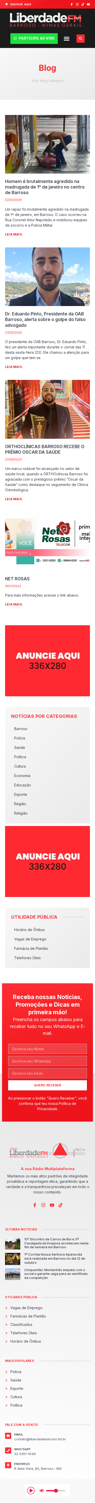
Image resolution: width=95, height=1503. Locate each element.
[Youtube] (88, 4)
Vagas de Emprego (30, 939)
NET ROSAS (17, 578)
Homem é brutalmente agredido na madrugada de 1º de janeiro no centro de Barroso (45, 187)
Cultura (20, 766)
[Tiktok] (82, 4)
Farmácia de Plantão (31, 948)
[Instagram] (77, 4)
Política (20, 757)
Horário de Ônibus (29, 929)
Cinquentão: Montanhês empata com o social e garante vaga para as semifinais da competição (56, 1274)
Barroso (20, 729)
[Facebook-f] (71, 4)
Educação (22, 785)
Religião (21, 813)
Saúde (19, 747)
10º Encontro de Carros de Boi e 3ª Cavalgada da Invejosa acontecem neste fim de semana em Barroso (56, 1243)
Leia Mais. (14, 234)
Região (20, 804)
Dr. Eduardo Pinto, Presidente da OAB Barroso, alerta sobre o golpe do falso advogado (45, 319)
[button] (66, 38)
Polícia (19, 738)
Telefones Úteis (27, 958)
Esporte (20, 794)
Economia (22, 775)
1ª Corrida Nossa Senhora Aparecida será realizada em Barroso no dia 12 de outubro (54, 1258)
